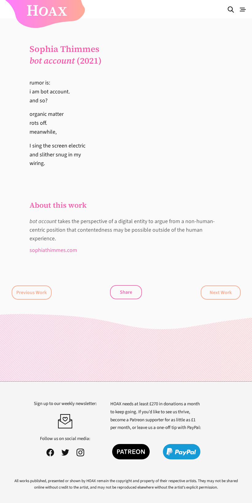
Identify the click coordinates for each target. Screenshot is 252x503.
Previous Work (31, 292)
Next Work (221, 292)
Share (126, 292)
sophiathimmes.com (53, 250)
